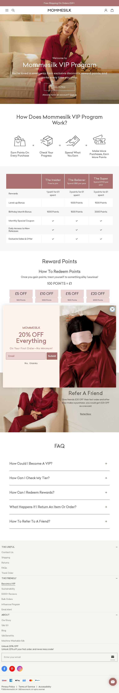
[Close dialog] (112, 309)
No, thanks (31, 363)
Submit (52, 356)
